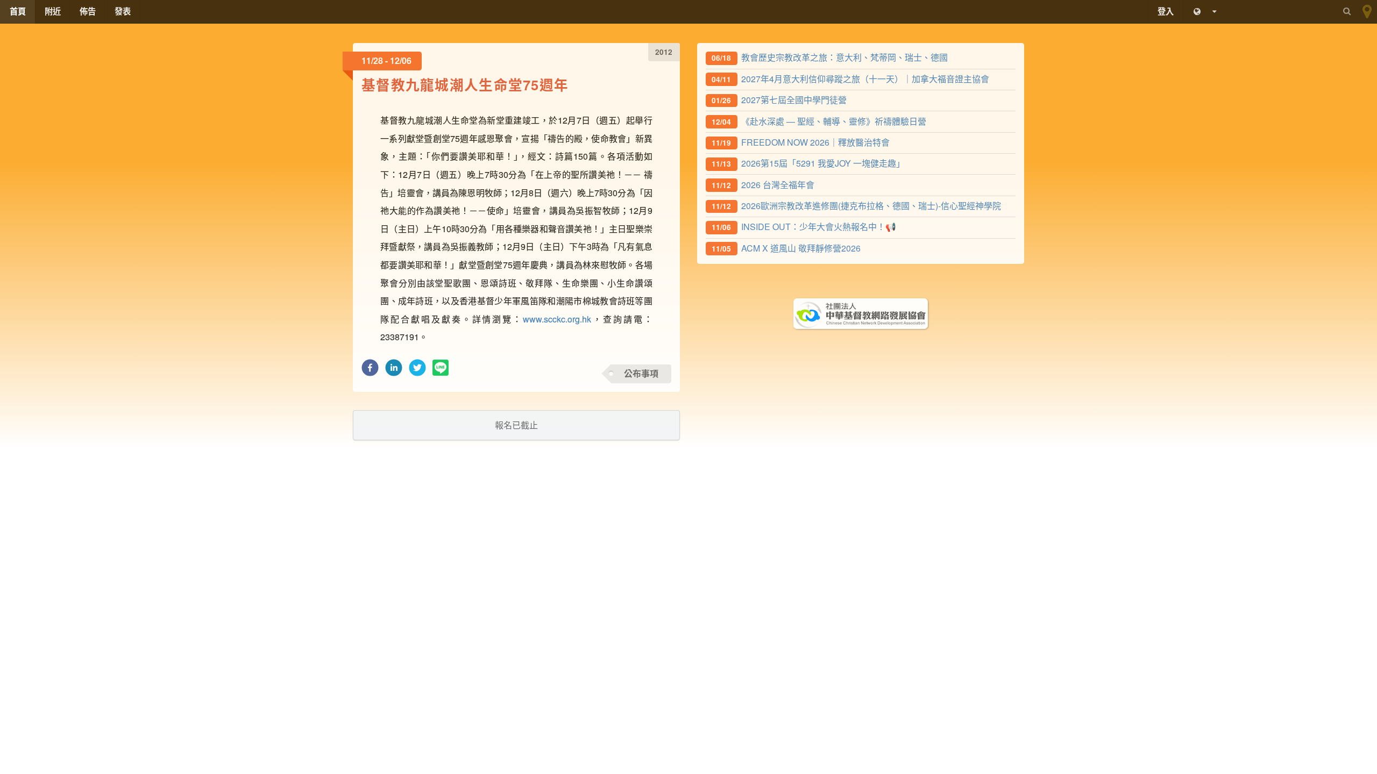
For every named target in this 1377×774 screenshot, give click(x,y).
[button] (370, 370)
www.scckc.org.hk (557, 319)
